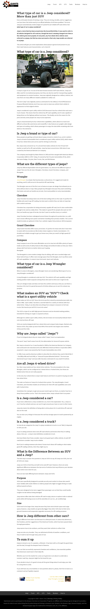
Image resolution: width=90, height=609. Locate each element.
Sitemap (50, 598)
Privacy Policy (58, 598)
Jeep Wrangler (21, 180)
